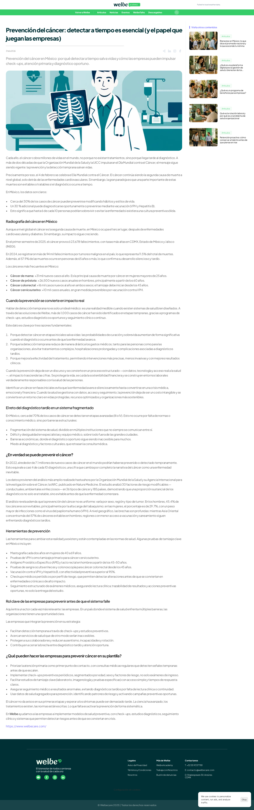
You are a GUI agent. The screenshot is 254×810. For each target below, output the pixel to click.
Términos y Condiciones (139, 770)
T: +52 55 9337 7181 (194, 765)
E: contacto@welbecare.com (199, 770)
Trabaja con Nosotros (167, 770)
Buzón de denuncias (166, 774)
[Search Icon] (177, 12)
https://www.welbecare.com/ (26, 726)
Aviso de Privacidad (137, 765)
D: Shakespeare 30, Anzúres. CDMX (199, 776)
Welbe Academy (164, 765)
